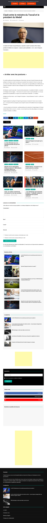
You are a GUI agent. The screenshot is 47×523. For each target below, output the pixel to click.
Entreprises (11, 10)
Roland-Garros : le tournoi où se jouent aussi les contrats (34, 167)
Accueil (6, 10)
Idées (11, 189)
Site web (5, 229)
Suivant (40, 122)
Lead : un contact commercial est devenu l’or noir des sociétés (12, 192)
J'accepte (15, 3)
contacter (40, 479)
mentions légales (12, 480)
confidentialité (7, 482)
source (4, 113)
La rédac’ (5, 510)
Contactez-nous (6, 512)
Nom (4, 219)
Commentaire (6, 208)
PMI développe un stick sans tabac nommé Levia (21, 330)
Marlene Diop (8, 172)
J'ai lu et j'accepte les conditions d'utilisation (14, 378)
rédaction (25, 480)
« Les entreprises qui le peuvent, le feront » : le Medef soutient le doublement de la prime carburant (34, 194)
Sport (32, 164)
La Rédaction (6, 20)
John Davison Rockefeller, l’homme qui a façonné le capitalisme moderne (26, 336)
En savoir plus (31, 3)
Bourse (6, 140)
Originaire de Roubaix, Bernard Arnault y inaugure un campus (23, 342)
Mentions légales (6, 515)
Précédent (8, 122)
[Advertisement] (23, 60)
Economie (10, 140)
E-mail (4, 224)
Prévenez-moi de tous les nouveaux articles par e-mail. (15, 237)
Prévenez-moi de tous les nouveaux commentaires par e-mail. (16, 235)
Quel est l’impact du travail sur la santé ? (28, 266)
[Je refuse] (45, 3)
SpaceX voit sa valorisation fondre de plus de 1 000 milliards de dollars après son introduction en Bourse (12, 168)
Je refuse (22, 3)
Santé (32, 138)
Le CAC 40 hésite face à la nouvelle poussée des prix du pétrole (12, 144)
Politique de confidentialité (8, 518)
